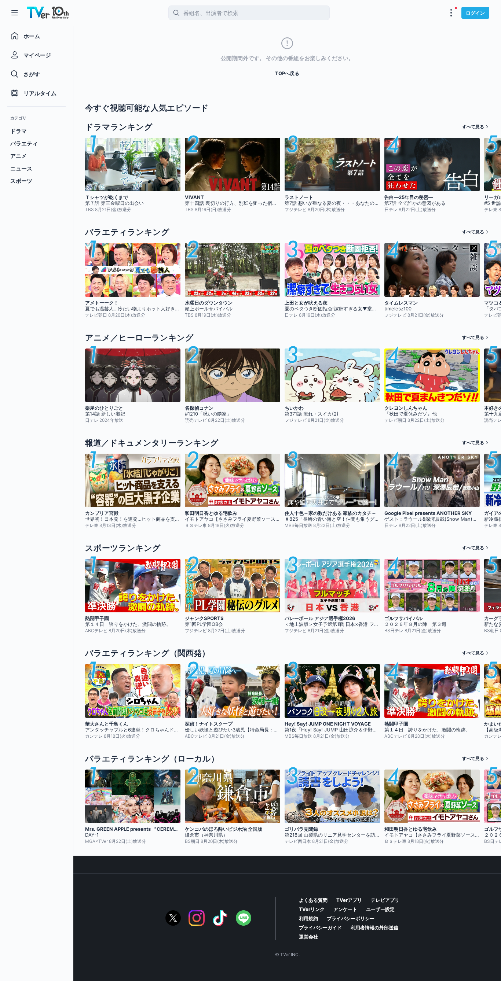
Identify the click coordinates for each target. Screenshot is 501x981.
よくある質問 (313, 900)
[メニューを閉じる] (15, 13)
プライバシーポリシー (350, 918)
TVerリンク (312, 909)
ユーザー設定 (380, 909)
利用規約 (308, 918)
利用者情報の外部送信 (374, 927)
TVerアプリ (349, 900)
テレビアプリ (385, 900)
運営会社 (308, 937)
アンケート (345, 909)
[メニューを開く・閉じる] (451, 13)
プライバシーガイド (320, 927)
